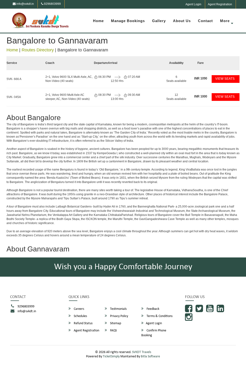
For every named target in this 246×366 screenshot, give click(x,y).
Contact (205, 21)
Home (98, 21)
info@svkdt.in (25, 4)
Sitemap (115, 323)
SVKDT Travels (141, 352)
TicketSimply (111, 356)
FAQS (113, 330)
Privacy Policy (118, 316)
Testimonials (118, 309)
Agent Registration (220, 4)
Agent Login (193, 4)
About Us (182, 21)
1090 (200, 78)
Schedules (80, 316)
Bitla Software (150, 356)
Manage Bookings (128, 21)
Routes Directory (38, 50)
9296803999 (52, 4)
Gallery (159, 21)
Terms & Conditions (159, 316)
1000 (200, 96)
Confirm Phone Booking (153, 333)
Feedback (152, 309)
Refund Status (82, 323)
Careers (78, 309)
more (225, 21)
